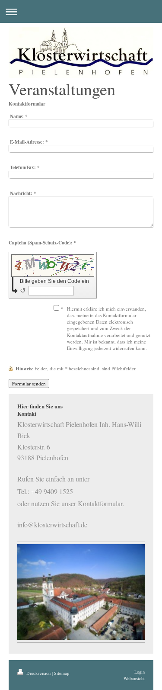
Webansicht (134, 678)
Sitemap (61, 673)
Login (139, 672)
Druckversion (38, 673)
